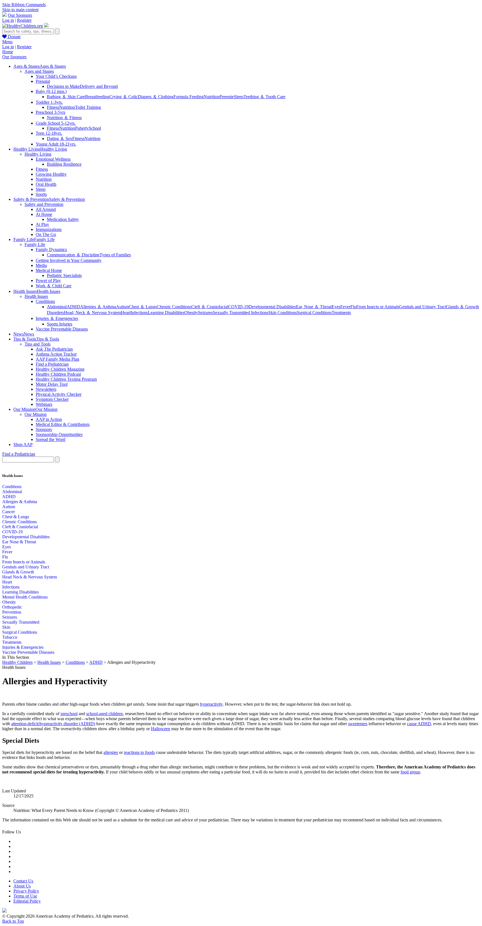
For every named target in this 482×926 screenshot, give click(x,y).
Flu (353, 306)
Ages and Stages (39, 71)
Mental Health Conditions (25, 597)
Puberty (82, 128)
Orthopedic (12, 607)
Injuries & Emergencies (23, 647)
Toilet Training (88, 107)
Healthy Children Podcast (58, 374)
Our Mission (36, 414)
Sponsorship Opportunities (59, 434)
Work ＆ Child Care (53, 285)
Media (41, 265)
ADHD (73, 306)
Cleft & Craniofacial (20, 526)
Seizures (205, 312)
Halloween (160, 728)
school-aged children (104, 713)
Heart (126, 312)
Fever (345, 306)
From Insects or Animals (377, 306)
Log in (8, 20)
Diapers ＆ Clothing (155, 96)
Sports (41, 194)
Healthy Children (17, 662)
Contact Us (23, 881)
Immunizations (49, 229)
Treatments (341, 312)
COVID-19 (238, 306)
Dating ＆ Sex (59, 138)
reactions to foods (139, 752)
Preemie (227, 96)
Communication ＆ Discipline (73, 254)
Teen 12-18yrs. (49, 133)
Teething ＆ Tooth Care (264, 96)
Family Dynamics (51, 249)
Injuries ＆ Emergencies (57, 318)
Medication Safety (63, 219)
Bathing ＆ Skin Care (66, 96)
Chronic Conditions (174, 306)
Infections (139, 312)
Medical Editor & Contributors (63, 424)
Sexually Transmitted (20, 622)
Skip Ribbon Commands (24, 4)
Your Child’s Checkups (56, 76)
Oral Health (46, 184)
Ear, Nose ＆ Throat (314, 306)
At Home (44, 214)
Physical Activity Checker (58, 394)
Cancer (8, 511)
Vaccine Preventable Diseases (62, 329)
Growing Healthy (51, 174)
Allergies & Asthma (19, 501)
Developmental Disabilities (272, 306)
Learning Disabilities (166, 312)
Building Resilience (64, 164)
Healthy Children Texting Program (66, 379)
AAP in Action (49, 419)
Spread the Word (50, 439)
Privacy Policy (26, 891)
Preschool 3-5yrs (50, 112)
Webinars (44, 404)
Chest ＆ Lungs (143, 306)
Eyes (336, 306)
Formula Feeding (188, 96)
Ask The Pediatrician (54, 349)
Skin (6, 627)
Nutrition (212, 96)
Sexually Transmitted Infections (240, 312)
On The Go (46, 234)
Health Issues (36, 296)
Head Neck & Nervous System (29, 577)
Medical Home (49, 270)
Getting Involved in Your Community (69, 260)
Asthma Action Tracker (56, 354)
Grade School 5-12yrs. (56, 123)
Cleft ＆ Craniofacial (209, 306)
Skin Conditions (282, 312)
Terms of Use (25, 896)
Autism (122, 306)
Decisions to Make (63, 86)
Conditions (45, 301)
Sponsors (44, 429)
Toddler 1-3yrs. (49, 102)
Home (7, 51)
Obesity (191, 312)
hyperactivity (211, 704)
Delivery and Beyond (99, 86)
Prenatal (43, 81)
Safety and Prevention (44, 204)
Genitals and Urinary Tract (422, 306)
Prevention (11, 612)
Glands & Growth (18, 572)
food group (410, 772)
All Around (46, 209)
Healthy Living (38, 154)
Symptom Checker (52, 399)
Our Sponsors (20, 15)
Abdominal (57, 306)
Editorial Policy (27, 901)
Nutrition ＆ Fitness (64, 117)
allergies (110, 752)
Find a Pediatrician (52, 364)
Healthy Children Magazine (60, 369)
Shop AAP (23, 444)
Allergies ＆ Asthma (98, 306)
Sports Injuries (59, 324)
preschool (69, 713)
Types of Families (115, 254)
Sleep (239, 96)
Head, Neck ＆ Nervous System (92, 312)
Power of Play (48, 280)
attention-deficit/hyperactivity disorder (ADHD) (53, 723)
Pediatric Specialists (64, 275)
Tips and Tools (37, 344)
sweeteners (357, 723)
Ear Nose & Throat (19, 541)
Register (24, 20)
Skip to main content (20, 9)
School (95, 128)
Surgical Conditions (314, 312)
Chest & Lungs (15, 516)
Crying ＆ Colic (123, 96)
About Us (22, 886)
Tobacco (9, 637)
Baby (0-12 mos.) (51, 91)
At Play (42, 224)
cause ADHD (419, 723)
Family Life (35, 244)
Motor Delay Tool (52, 384)
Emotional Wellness (53, 159)
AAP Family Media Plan (57, 359)
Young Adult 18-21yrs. (56, 144)
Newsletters (46, 389)
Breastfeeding (97, 96)
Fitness (53, 107)
